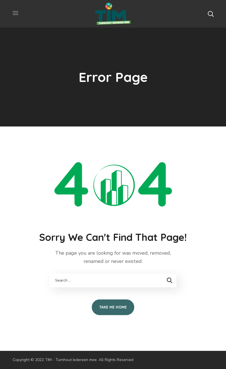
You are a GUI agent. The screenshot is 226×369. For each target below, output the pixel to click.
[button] (210, 13)
